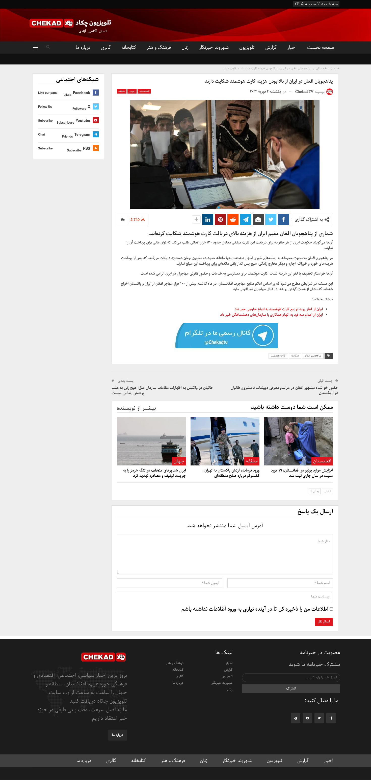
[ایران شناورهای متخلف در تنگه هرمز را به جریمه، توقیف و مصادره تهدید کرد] (151, 441)
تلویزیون (247, 47)
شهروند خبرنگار (213, 47)
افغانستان (144, 91)
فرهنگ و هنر (159, 47)
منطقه (121, 91)
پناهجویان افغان (313, 356)
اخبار (292, 47)
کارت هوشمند (278, 356)
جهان (132, 91)
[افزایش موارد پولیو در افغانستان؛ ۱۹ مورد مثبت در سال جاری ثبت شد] (298, 441)
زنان (185, 47)
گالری (106, 47)
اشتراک (291, 688)
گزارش (271, 47)
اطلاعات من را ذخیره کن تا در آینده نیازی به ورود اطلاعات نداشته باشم (254, 609)
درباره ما (83, 47)
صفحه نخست (320, 47)
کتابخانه (128, 47)
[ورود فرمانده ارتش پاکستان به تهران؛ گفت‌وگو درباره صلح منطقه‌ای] (225, 441)
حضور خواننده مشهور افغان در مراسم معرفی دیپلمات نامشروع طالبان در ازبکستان (284, 390)
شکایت (295, 356)
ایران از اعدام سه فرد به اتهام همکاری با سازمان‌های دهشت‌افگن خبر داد (271, 315)
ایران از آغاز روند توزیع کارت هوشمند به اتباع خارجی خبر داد (279, 309)
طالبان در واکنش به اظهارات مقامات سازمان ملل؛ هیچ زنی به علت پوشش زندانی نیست (162, 390)
